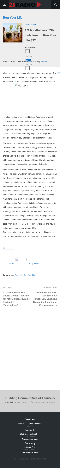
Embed (43, 61)
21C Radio (9, 263)
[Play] (27, 51)
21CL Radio (30, 436)
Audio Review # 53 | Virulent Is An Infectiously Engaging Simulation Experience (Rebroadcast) (45, 299)
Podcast (18, 275)
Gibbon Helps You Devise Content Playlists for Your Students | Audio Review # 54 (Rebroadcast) (16, 299)
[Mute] (27, 68)
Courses (30, 426)
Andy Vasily (34, 263)
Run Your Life (12, 17)
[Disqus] (30, 350)
